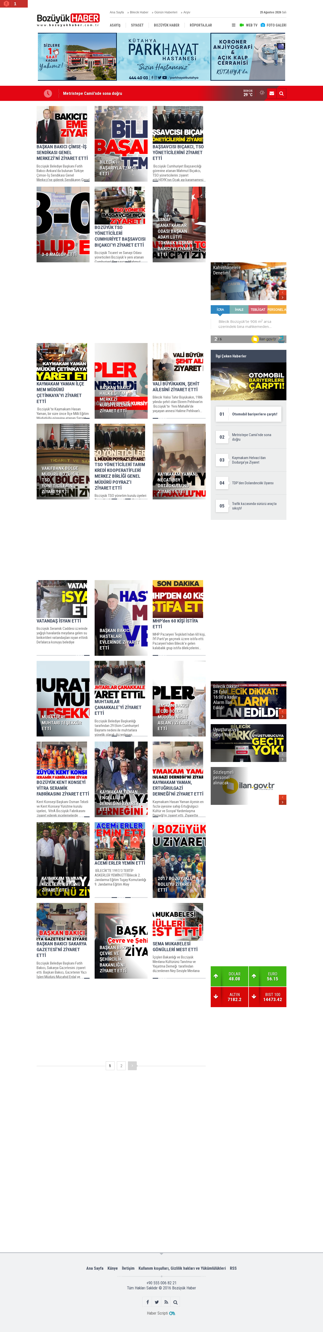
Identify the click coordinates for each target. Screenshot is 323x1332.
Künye (112, 1268)
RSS (233, 1268)
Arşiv (186, 12)
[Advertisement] (121, 302)
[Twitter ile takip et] (157, 1302)
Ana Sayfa (117, 12)
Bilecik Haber (139, 12)
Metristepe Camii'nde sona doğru (92, 93)
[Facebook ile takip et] (147, 1302)
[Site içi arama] (281, 93)
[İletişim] (272, 93)
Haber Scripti (157, 1313)
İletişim (128, 1268)
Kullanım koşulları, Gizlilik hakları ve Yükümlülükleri (182, 1268)
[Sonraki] (132, 1065)
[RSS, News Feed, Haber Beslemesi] (166, 1302)
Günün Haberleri (165, 12)
